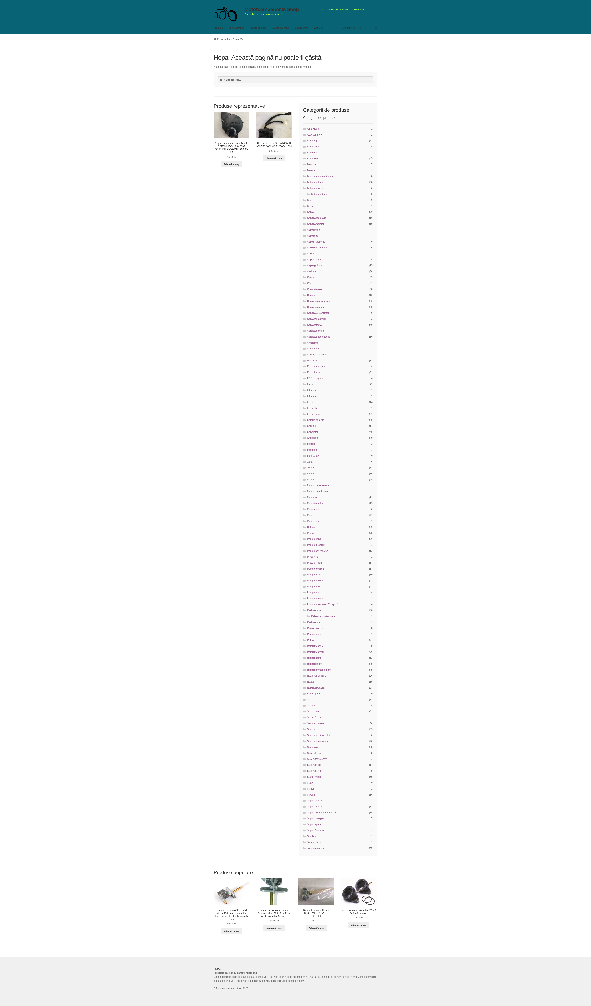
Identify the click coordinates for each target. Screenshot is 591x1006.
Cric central (313, 348)
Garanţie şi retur (280, 28)
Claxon (311, 295)
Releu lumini (314, 658)
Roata (310, 681)
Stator (310, 782)
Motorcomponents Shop (272, 9)
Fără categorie (315, 378)
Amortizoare (313, 146)
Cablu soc (312, 235)
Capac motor (314, 259)
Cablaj (310, 212)
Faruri (310, 384)
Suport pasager (315, 818)
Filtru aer (312, 390)
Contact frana (314, 325)
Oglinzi (311, 527)
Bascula (311, 164)
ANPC (217, 969)
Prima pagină (223, 39)
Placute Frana (314, 562)
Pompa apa (313, 574)
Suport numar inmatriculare (322, 812)
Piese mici (312, 556)
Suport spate (314, 824)
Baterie (311, 170)
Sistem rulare (314, 771)
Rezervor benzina (316, 675)
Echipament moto (316, 366)
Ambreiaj (312, 140)
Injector (311, 444)
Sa (308, 699)
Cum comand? (236, 28)
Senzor (311, 729)
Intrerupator (313, 455)
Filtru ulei (312, 396)
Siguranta (312, 747)
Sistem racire (314, 765)
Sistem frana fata (316, 753)
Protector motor (315, 598)
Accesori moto (315, 134)
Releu (310, 640)
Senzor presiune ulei (318, 735)
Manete (311, 479)
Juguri (310, 467)
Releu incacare (315, 646)
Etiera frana (313, 372)
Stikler (310, 788)
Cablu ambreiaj (315, 224)
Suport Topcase (315, 830)
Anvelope (312, 152)
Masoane (312, 497)
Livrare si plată (258, 28)
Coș (323, 9)
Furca (310, 402)
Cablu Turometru (316, 241)
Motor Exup (313, 521)
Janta (310, 461)
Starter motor (314, 777)
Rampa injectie (315, 628)
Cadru (310, 253)
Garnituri (311, 426)
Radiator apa (314, 610)
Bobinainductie (315, 188)
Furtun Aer (312, 408)
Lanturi (311, 473)
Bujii (309, 200)
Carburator (313, 271)
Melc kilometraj (315, 503)
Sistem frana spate (317, 759)
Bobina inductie (315, 182)
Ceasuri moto (314, 289)
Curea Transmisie (316, 354)
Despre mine (301, 28)
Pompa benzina (315, 580)
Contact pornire (315, 330)
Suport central (314, 800)
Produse (218, 28)
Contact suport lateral (318, 336)
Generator (312, 432)
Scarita (311, 705)
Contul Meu (358, 9)
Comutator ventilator (318, 313)
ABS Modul (313, 128)
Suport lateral (314, 806)
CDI (309, 283)
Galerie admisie (315, 420)
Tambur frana (314, 842)
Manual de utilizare (317, 491)
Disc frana (312, 360)
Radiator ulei (314, 622)
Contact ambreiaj (316, 319)
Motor (310, 515)
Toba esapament (316, 848)
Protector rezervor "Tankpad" (322, 604)
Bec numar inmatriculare (320, 176)
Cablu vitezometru (317, 247)
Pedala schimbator (317, 551)
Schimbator (313, 711)
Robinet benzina (316, 687)
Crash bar (312, 342)
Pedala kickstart (315, 545)
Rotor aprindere (315, 693)
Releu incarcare (315, 652)
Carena (311, 277)
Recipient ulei (314, 634)
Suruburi (311, 836)
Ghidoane (312, 438)
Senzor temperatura (318, 741)
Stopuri (311, 794)
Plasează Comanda (338, 9)
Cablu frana (313, 229)
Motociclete (313, 509)
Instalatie (312, 450)
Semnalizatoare (315, 723)
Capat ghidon (314, 265)
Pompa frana (314, 586)
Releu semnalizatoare (323, 616)
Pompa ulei (313, 592)
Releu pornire (314, 664)
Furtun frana (313, 414)
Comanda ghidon (316, 307)
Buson (310, 206)
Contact (318, 28)
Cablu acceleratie (316, 218)
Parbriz (311, 533)
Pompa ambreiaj (316, 568)
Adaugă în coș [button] (231, 164)
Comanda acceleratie (318, 301)
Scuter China (314, 717)
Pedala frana (314, 539)
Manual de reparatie (318, 485)
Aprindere (312, 158)
